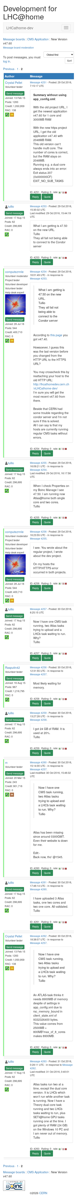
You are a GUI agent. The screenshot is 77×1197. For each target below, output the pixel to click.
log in (6, 61)
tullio (11, 206)
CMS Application (38, 39)
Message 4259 (38, 712)
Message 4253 (38, 206)
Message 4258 (38, 667)
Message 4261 (38, 882)
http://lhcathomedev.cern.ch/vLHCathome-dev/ (51, 386)
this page (56, 335)
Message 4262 (38, 936)
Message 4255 (38, 462)
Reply (35, 196)
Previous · (10, 69)
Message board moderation (18, 47)
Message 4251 (38, 82)
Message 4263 (38, 1061)
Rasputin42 (12, 667)
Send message (14, 93)
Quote (47, 196)
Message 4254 (38, 271)
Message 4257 (38, 609)
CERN (43, 1193)
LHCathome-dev (19, 27)
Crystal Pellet (13, 82)
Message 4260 (38, 762)
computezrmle (14, 272)
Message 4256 (38, 531)
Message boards (14, 39)
